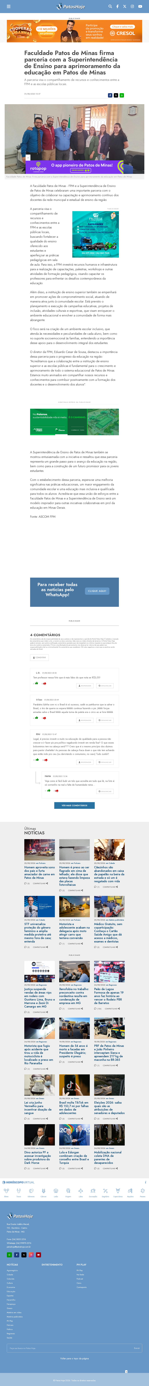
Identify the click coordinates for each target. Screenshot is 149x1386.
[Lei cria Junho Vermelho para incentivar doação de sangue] (39, 1084)
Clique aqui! (97, 591)
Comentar (40, 657)
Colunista (10, 1278)
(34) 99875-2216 (23, 1243)
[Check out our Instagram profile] (31, 1254)
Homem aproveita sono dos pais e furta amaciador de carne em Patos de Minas (39, 872)
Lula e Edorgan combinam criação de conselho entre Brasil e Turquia (74, 1157)
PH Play (10, 1321)
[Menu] (8, 6)
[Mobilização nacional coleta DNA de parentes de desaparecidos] (109, 1134)
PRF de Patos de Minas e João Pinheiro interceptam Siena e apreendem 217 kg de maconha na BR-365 (109, 1053)
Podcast (80, 1278)
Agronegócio (12, 1270)
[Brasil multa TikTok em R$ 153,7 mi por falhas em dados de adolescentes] (74, 1084)
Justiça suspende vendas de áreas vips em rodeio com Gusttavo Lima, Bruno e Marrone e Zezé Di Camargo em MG (39, 998)
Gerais (9, 1308)
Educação (11, 1291)
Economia (11, 1287)
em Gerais (40, 1098)
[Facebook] (117, 6)
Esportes (10, 1295)
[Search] (110, 6)
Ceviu (79, 1283)
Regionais (11, 1333)
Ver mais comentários (74, 805)
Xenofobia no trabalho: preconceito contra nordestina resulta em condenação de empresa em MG (74, 996)
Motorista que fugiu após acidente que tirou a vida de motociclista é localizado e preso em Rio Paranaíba (38, 1054)
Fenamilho (11, 1299)
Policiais (10, 1325)
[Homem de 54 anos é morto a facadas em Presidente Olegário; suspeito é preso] (74, 1028)
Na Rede (80, 1274)
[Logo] (70, 6)
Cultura (10, 1283)
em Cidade (110, 863)
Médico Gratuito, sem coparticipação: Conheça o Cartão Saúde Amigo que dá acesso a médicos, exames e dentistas (108, 933)
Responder (85, 686)
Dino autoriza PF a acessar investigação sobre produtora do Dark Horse (37, 1157)
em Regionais (41, 985)
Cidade (10, 1274)
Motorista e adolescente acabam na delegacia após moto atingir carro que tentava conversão (74, 931)
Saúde (9, 1337)
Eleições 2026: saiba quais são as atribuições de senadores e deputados (109, 1108)
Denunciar (106, 686)
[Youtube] (140, 6)
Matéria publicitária (15, 1316)
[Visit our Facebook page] (16, 1254)
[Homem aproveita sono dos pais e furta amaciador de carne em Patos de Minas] (39, 849)
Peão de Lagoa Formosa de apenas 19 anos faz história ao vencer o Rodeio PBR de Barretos (109, 996)
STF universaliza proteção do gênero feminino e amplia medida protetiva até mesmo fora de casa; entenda (37, 933)
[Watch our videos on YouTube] (38, 1254)
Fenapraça (11, 1304)
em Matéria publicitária (115, 920)
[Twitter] (124, 6)
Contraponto (82, 1287)
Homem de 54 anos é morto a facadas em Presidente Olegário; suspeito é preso (73, 1051)
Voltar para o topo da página (74, 1358)
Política (10, 1329)
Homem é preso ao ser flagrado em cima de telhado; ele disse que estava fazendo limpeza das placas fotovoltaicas (74, 876)
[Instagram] (132, 6)
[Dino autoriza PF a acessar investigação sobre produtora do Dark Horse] (39, 1134)
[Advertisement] (74, 1379)
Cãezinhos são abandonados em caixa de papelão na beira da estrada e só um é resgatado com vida (109, 874)
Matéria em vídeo (14, 1312)
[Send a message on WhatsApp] (9, 1254)
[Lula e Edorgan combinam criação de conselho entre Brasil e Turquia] (74, 1134)
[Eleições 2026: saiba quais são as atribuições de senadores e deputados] (109, 1084)
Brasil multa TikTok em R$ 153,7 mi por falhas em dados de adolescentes (74, 1108)
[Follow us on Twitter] (23, 1254)
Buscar (137, 1348)
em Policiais (41, 863)
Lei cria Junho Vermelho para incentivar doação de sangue (38, 1108)
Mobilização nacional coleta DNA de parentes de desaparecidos (107, 1157)
